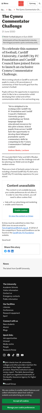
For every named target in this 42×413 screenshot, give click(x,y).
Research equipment (11, 313)
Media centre (8, 344)
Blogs (5, 330)
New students (8, 324)
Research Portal (9, 350)
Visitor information (10, 290)
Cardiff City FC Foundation (23, 233)
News (11, 10)
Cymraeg (32, 3)
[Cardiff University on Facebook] (9, 355)
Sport (5, 316)
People (6, 347)
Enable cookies (21, 210)
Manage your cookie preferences (21, 408)
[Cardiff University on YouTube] (22, 355)
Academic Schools (10, 287)
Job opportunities (10, 338)
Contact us (7, 293)
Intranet (6, 341)
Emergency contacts (11, 296)
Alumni (6, 327)
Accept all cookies (21, 401)
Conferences (8, 310)
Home (3, 10)
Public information (10, 299)
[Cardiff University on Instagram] (4, 355)
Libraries (6, 307)
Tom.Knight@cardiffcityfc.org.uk (15, 228)
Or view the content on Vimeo (21, 216)
